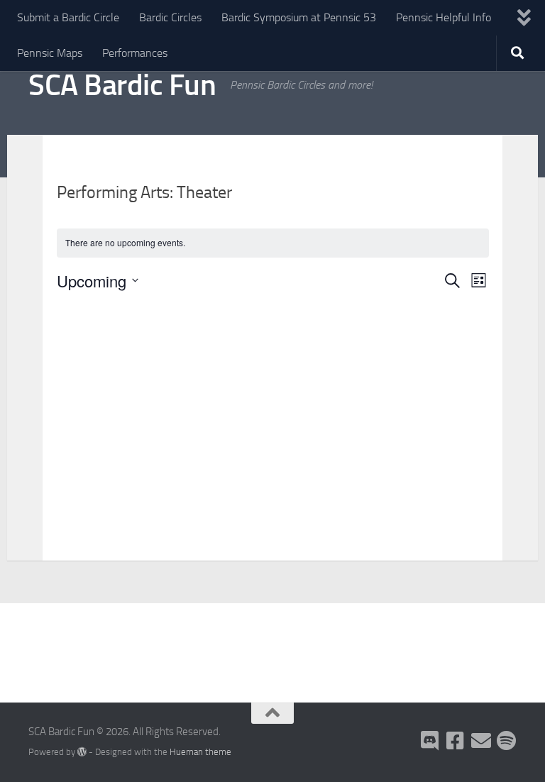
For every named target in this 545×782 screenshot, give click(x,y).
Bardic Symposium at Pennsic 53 (298, 17)
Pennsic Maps (49, 53)
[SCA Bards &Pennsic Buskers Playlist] (507, 741)
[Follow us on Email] (481, 741)
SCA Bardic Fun (122, 85)
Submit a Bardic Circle (68, 17)
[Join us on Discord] (430, 741)
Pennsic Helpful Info (443, 17)
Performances (134, 53)
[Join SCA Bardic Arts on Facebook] (456, 741)
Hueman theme (200, 752)
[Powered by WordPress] (82, 751)
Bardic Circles (170, 17)
